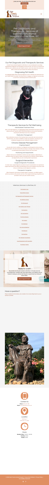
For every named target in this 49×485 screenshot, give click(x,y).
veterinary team (10, 74)
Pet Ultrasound (24, 203)
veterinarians (22, 129)
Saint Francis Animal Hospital (16, 39)
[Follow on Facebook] (26, 482)
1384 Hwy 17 (24, 419)
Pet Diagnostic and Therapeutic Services (24, 196)
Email (7, 305)
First (6, 303)
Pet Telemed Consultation (24, 237)
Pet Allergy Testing (24, 244)
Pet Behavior (24, 230)
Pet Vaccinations (24, 213)
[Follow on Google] (23, 482)
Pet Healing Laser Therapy (24, 206)
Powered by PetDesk (30, 477)
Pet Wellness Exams (24, 199)
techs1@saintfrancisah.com (26, 405)
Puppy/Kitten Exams (24, 192)
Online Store (24, 3)
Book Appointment (25, 7)
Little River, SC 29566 (24, 420)
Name (7, 298)
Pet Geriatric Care (24, 189)
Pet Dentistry (24, 210)
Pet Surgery (24, 220)
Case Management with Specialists (24, 241)
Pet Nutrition (24, 234)
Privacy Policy (39, 477)
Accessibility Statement (24, 478)
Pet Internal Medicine (24, 227)
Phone (6, 310)
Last (26, 303)
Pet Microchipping (24, 217)
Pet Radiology (24, 223)
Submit (8, 329)
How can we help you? (11, 316)
